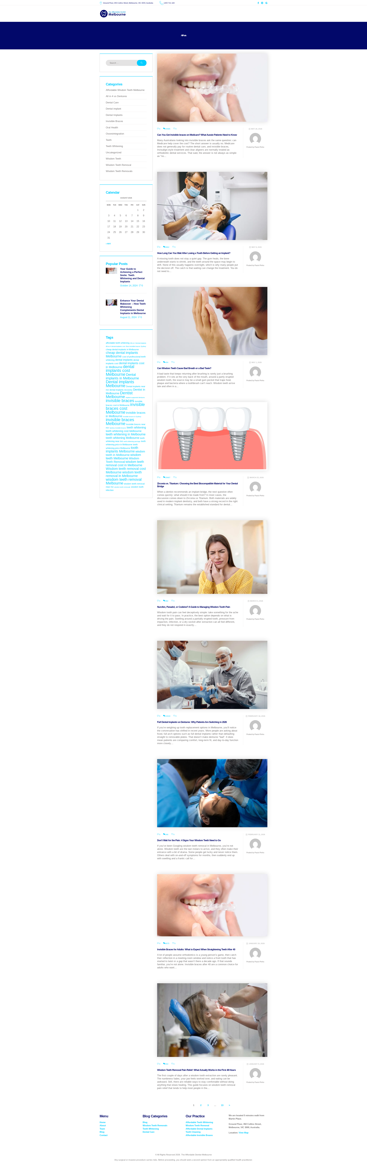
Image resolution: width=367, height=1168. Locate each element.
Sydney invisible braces (118, 428)
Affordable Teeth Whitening (199, 1122)
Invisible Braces (114, 121)
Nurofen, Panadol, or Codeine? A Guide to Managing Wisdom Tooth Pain (193, 607)
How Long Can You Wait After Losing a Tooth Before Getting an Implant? (193, 253)
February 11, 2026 (256, 835)
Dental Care (112, 102)
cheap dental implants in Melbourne (122, 349)
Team (102, 1129)
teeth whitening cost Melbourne (123, 431)
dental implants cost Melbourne (120, 370)
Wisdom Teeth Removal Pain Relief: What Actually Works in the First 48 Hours (196, 1070)
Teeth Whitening (114, 146)
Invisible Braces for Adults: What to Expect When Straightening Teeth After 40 (196, 949)
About (103, 1125)
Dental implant (113, 108)
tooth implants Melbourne (122, 449)
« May (108, 244)
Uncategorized (113, 152)
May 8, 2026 (257, 247)
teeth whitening (136, 427)
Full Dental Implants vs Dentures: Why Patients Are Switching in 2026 (192, 722)
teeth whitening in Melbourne (126, 434)
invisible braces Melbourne (120, 421)
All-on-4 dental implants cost (115, 346)
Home (103, 1122)
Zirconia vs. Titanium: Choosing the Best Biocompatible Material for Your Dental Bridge (197, 485)
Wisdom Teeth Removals (119, 171)
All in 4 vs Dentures (116, 96)
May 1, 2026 (257, 362)
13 (223, 1105)
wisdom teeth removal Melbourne (124, 481)
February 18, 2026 (256, 716)
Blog (102, 1132)
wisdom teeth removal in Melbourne (124, 474)
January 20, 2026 (257, 943)
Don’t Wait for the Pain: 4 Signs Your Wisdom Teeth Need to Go (189, 840)
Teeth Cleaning (193, 1132)
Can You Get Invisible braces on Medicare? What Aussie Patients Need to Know (197, 134)
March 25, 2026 (257, 478)
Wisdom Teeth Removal (118, 165)
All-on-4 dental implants (138, 343)
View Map (243, 1132)
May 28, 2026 (256, 129)
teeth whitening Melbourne (122, 437)
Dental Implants (114, 115)
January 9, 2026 (256, 1064)
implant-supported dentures (135, 397)
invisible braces (120, 400)
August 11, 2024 (128, 317)
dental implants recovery (121, 390)
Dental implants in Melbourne (122, 376)
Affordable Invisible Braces (199, 1135)
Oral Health (112, 127)
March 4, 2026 (256, 601)
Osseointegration (115, 133)
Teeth (109, 140)
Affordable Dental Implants (199, 1129)
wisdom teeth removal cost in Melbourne (125, 463)
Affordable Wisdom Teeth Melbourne (125, 90)
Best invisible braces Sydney (136, 346)
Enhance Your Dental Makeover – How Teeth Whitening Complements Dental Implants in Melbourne (133, 307)
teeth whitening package (132, 441)
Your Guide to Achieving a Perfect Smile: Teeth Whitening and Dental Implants (132, 275)
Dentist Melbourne (119, 395)
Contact (104, 1135)
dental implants (124, 359)
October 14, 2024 (129, 285)
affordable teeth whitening (117, 343)
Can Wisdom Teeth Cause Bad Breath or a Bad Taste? (184, 368)
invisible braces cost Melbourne (125, 408)
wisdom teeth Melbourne (123, 456)
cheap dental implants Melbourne (122, 354)
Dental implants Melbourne (120, 383)
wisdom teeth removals (122, 487)
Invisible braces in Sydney (132, 416)
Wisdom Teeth (113, 158)
